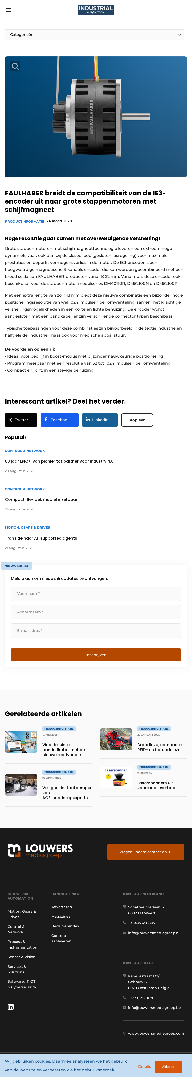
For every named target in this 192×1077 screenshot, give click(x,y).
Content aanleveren (62, 938)
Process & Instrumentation (23, 944)
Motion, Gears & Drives (22, 914)
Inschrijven (96, 654)
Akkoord (168, 1067)
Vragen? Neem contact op (143, 852)
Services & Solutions (17, 969)
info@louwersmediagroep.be (154, 1007)
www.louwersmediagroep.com (156, 1033)
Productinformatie (24, 221)
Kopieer (137, 420)
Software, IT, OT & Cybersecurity (22, 984)
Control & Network (16, 929)
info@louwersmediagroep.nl (154, 933)
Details (144, 1066)
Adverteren (62, 907)
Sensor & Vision (22, 957)
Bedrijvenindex (66, 926)
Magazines (61, 916)
